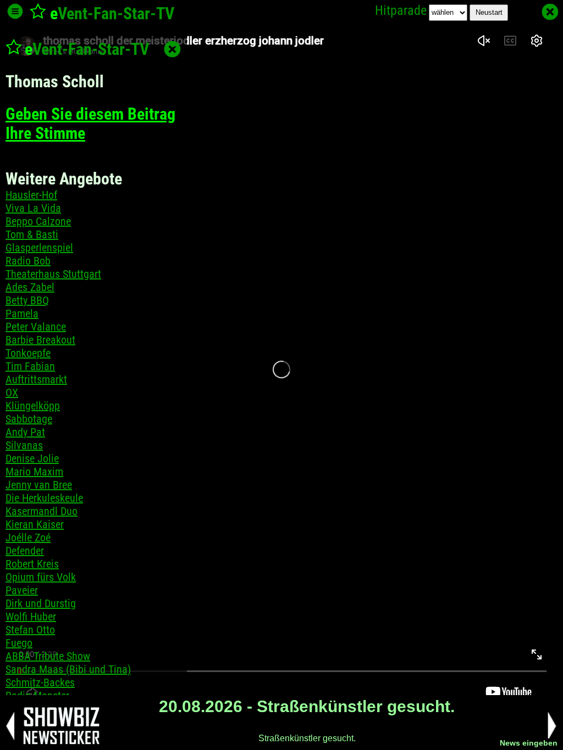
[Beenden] (550, 12)
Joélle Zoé (28, 537)
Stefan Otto (30, 629)
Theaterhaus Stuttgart (53, 274)
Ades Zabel (29, 287)
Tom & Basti (31, 234)
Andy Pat (25, 432)
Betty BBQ (27, 300)
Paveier (21, 590)
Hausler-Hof (31, 195)
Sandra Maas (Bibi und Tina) (68, 669)
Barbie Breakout (40, 339)
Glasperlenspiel (39, 247)
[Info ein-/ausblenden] (15, 11)
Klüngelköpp (32, 405)
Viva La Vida (33, 208)
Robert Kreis (32, 563)
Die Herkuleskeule (44, 498)
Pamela (21, 313)
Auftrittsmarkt (36, 379)
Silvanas (24, 445)
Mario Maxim (34, 471)
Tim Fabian (30, 366)
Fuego (18, 643)
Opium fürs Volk (40, 577)
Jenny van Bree (38, 484)
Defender (24, 550)
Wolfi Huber (30, 616)
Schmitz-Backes (40, 682)
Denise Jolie (32, 458)
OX (11, 392)
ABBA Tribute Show (47, 656)
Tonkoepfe (28, 353)
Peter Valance (35, 326)
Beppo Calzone (38, 221)
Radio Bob (28, 260)
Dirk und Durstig (40, 603)
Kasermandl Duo (41, 511)
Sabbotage (28, 419)
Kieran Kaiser (34, 524)
